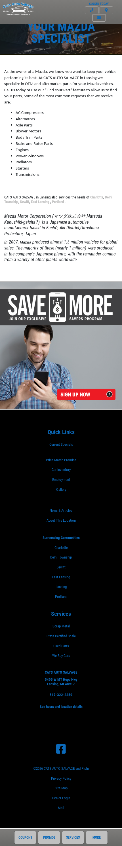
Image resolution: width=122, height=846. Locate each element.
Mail (61, 808)
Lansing (61, 587)
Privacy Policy (61, 778)
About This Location (61, 520)
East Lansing (40, 202)
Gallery (61, 489)
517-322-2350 (61, 695)
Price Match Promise (61, 460)
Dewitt (24, 202)
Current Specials (61, 444)
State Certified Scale (61, 636)
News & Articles (61, 510)
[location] (106, 10)
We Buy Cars (61, 655)
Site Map (61, 788)
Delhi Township (61, 557)
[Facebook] (61, 749)
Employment (61, 479)
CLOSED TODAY (99, 3)
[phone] (91, 10)
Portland (58, 202)
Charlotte (96, 197)
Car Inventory (61, 470)
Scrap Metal (61, 626)
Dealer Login (61, 798)
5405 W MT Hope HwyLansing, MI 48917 (61, 681)
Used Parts (61, 646)
